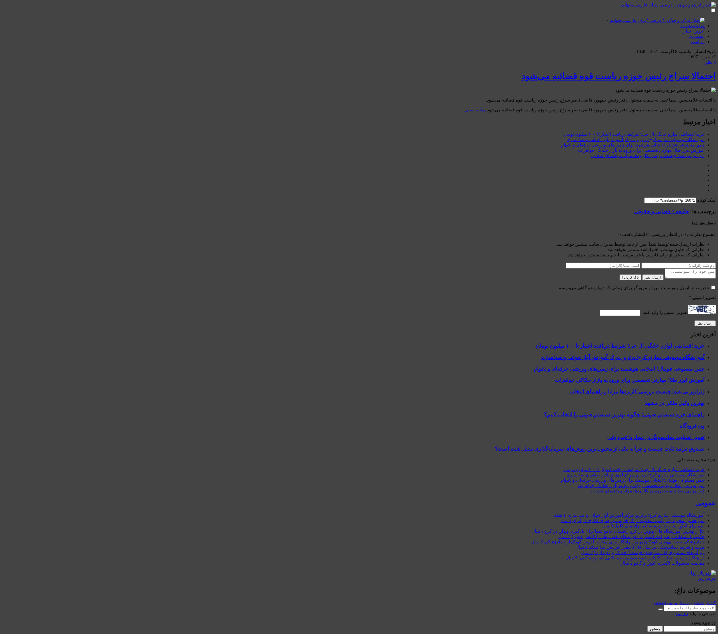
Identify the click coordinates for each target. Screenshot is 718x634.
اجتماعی (660, 603)
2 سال (537, 541)
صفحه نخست (692, 25)
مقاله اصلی (475, 109)
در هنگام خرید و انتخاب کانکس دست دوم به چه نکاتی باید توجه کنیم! (641, 557)
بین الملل (685, 603)
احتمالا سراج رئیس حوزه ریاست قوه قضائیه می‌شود (618, 76)
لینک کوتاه (706, 200)
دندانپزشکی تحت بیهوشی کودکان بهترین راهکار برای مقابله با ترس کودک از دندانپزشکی (624, 541)
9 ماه (608, 525)
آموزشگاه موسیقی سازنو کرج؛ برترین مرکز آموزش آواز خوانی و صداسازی (636, 139)
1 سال (537, 531)
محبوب (699, 459)
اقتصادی (697, 36)
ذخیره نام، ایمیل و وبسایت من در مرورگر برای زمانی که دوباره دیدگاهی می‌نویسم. (633, 287)
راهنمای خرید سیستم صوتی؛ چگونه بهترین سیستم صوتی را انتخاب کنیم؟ (624, 414)
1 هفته (559, 515)
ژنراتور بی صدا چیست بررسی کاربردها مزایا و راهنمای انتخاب (648, 155)
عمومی (705, 503)
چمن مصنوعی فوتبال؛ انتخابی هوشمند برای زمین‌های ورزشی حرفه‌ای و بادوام (633, 145)
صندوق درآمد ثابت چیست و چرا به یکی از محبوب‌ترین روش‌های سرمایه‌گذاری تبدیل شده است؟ (600, 449)
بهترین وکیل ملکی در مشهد (675, 403)
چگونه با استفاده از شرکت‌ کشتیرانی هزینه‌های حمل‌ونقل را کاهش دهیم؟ (638, 536)
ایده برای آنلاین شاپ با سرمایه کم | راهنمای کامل (659, 525)
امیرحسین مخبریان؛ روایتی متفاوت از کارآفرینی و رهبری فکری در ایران (638, 520)
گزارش (710, 603)
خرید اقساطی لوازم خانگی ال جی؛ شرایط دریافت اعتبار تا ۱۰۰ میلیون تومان (634, 134)
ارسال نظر (653, 277)
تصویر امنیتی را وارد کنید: (664, 312)
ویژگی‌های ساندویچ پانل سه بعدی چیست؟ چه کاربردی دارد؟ (649, 552)
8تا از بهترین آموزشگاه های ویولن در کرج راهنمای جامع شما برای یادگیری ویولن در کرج (624, 531)
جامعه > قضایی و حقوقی (661, 211)
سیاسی (698, 41)
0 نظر (710, 62)
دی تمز (681, 613)
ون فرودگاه (692, 426)
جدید (711, 459)
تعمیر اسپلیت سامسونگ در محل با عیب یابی (656, 437)
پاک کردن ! (630, 277)
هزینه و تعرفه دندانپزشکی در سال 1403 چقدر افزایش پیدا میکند (646, 547)
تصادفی (685, 459)
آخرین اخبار (694, 31)
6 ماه (566, 520)
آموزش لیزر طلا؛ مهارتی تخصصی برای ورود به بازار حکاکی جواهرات (641, 150)
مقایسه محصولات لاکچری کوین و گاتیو (669, 563)
